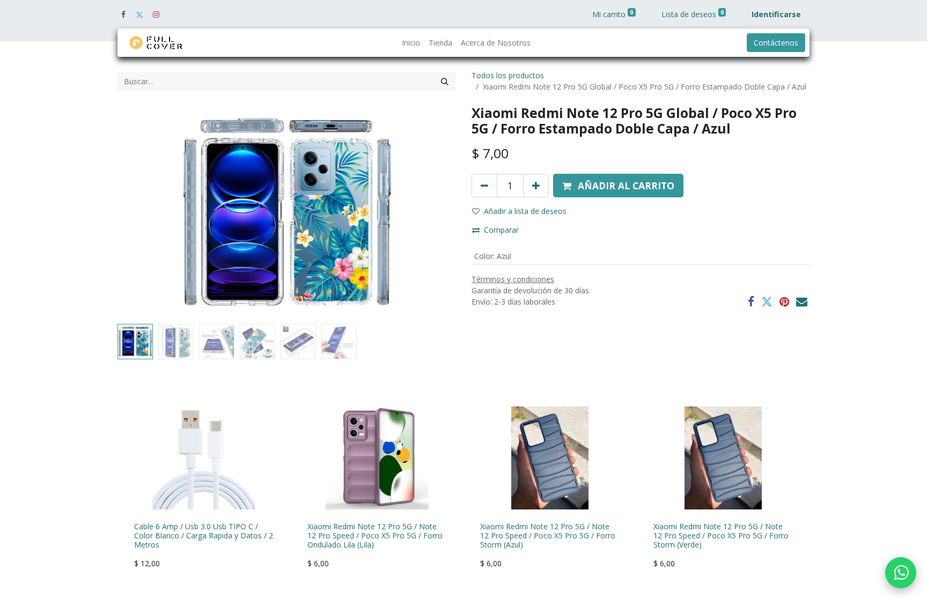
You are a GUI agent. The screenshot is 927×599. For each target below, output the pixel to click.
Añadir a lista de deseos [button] (525, 211)
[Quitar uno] (484, 185)
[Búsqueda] (444, 81)
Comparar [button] (501, 230)
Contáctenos (776, 43)
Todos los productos (508, 75)
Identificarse (776, 14)
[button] (142, 212)
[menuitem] (411, 43)
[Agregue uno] (536, 185)
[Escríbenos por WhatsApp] (900, 572)
